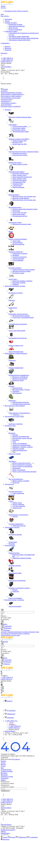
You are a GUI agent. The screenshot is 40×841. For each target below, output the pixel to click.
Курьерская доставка (15, 24)
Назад (11, 722)
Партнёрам (8, 19)
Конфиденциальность (8, 830)
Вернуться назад (6, 759)
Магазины (4, 775)
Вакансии (8, 48)
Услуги (3, 766)
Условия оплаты (6, 769)
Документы (4, 778)
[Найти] (2, 621)
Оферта (3, 780)
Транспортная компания (17, 26)
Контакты (4, 773)
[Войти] (2, 685)
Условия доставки (11, 22)
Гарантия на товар (11, 31)
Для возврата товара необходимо (19, 40)
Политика (8, 50)
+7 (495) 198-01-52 (7, 58)
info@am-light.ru (6, 67)
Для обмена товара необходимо (19, 36)
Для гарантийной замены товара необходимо (23, 38)
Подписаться (5, 790)
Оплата (7, 21)
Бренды (3, 764)
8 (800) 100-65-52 (6, 61)
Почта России (13, 28)
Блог (2, 768)
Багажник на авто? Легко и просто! (16, 11)
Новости (7, 46)
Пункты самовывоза (15, 29)
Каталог (3, 761)
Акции (3, 763)
